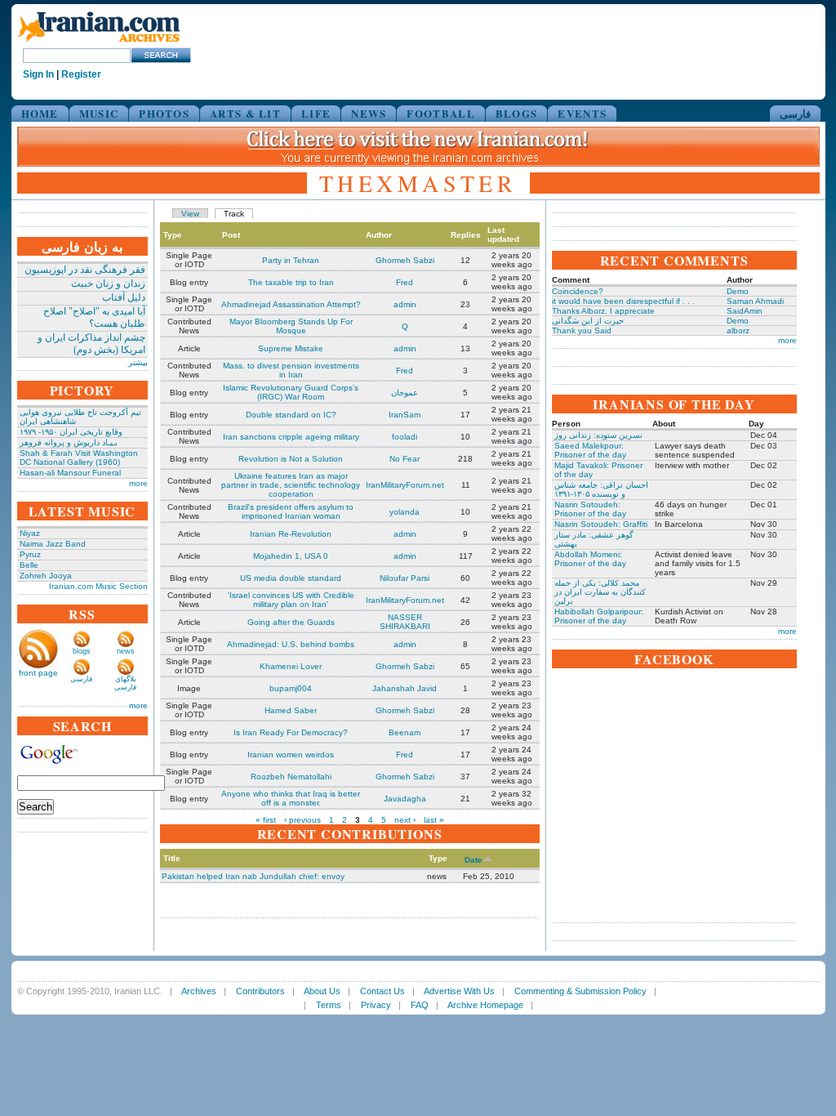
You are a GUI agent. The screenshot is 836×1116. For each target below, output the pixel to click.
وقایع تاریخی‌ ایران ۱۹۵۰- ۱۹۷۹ (71, 431)
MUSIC (99, 113)
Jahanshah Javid (404, 688)
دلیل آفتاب (123, 297)
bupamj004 (290, 688)
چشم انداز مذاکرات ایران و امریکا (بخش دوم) (91, 343)
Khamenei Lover (291, 666)
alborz (738, 330)
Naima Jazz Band (53, 543)
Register (81, 74)
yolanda (404, 511)
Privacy (376, 1005)
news (126, 651)
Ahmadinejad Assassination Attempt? (291, 304)
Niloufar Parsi (404, 578)
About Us (322, 991)
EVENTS (582, 113)
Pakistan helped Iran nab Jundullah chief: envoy (253, 876)
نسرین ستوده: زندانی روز (598, 435)
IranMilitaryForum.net (405, 484)
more (138, 483)
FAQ (420, 1005)
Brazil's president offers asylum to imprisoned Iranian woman (291, 511)
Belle (29, 564)
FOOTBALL (440, 113)
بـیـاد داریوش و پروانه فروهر (69, 442)
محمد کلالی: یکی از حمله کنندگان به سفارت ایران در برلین (600, 591)
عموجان (404, 392)
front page (38, 672)
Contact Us (382, 991)
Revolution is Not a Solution (290, 458)
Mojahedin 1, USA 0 (290, 555)
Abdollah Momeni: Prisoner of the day (590, 559)
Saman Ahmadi (755, 301)
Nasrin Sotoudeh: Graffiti (600, 524)
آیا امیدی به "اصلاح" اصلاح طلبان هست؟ (94, 317)
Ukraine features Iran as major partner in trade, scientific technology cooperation (290, 484)
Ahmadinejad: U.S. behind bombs (290, 644)
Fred (404, 282)
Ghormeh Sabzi (405, 260)
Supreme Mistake (290, 348)
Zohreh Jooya (46, 575)
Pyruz (30, 554)
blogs (82, 651)
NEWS (368, 113)
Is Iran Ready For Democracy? (290, 732)
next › (405, 819)
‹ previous (302, 819)
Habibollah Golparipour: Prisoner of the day (598, 616)
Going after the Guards (291, 622)
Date (473, 859)
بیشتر (138, 362)
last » (434, 819)
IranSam (404, 414)
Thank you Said (581, 330)
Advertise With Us (459, 991)
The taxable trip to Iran (291, 282)
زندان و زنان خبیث (108, 283)
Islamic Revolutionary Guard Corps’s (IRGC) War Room (290, 392)
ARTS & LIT (245, 113)
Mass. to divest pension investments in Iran (291, 370)
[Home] (98, 42)
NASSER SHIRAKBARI (405, 622)
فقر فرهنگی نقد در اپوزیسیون (84, 269)
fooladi (404, 436)
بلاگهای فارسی (125, 683)
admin (405, 304)
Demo (738, 291)
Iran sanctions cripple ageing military (291, 436)
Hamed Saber (291, 710)
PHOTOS (164, 113)
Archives (198, 991)
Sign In (38, 74)
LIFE (316, 113)
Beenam (404, 732)
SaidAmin (745, 310)
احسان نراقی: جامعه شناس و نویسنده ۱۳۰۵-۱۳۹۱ (601, 489)
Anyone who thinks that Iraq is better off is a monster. (290, 798)
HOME (40, 113)
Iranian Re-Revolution (290, 533)
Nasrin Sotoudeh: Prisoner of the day (590, 509)
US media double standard (290, 578)
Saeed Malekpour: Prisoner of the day (590, 450)
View (190, 213)
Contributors (260, 991)
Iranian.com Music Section (98, 586)
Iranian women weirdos (290, 754)
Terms (328, 1005)
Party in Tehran (290, 260)
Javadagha (405, 798)
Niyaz (30, 533)
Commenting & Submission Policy (580, 991)
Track (234, 213)
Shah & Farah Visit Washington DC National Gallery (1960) (79, 457)
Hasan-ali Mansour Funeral (70, 472)
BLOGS (517, 113)
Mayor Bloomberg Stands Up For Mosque (291, 326)
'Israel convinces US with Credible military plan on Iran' (291, 600)
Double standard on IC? (291, 414)
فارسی (795, 113)
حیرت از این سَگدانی (588, 320)
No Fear (404, 458)
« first (266, 819)
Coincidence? (577, 291)
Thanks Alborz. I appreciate (603, 310)
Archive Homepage (485, 1005)
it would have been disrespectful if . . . (623, 301)
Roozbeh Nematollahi (291, 776)
